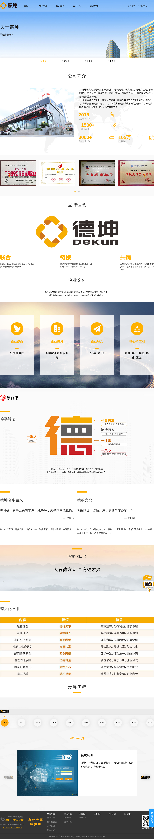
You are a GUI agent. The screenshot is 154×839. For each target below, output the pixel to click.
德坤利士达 (52, 822)
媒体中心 (77, 6)
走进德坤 (94, 6)
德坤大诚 (51, 830)
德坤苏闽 (51, 826)
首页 (26, 6)
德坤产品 (43, 6)
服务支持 (60, 6)
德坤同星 (68, 818)
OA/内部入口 (143, 6)
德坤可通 (51, 818)
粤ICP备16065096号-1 (12, 828)
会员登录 (131, 6)
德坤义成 (83, 818)
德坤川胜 (68, 822)
